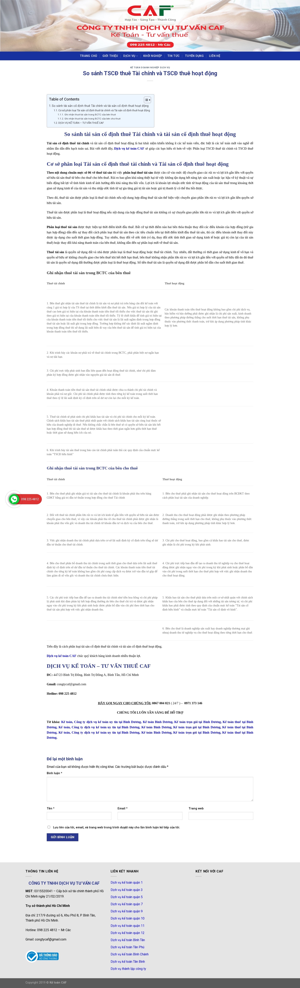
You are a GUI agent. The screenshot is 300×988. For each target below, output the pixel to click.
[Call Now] (14, 499)
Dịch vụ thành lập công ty (128, 969)
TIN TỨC (173, 56)
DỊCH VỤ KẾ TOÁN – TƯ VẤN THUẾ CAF (81, 122)
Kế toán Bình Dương (158, 722)
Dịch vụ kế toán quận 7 (127, 904)
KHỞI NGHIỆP (152, 56)
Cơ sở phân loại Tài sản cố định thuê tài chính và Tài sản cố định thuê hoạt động (104, 110)
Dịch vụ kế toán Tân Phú (127, 947)
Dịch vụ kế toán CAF (129, 148)
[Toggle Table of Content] (145, 99)
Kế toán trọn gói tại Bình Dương (197, 722)
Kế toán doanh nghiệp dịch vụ (150, 67)
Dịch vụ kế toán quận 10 (127, 918)
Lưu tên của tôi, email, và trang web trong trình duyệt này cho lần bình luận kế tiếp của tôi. (116, 827)
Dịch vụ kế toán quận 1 (127, 882)
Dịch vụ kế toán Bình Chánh (130, 954)
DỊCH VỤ (129, 56)
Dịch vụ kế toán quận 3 (127, 890)
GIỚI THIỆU (110, 56)
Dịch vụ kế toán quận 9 (127, 911)
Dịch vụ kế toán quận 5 (127, 897)
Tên (50, 808)
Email (123, 808)
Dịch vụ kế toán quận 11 (127, 926)
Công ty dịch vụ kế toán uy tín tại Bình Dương (107, 722)
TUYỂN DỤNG (194, 56)
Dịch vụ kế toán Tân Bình (128, 962)
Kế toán (66, 722)
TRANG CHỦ (88, 56)
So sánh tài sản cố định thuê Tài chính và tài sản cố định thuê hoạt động (100, 106)
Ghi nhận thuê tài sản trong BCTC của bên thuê (90, 114)
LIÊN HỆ (214, 56)
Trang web (196, 808)
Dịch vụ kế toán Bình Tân (128, 940)
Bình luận (54, 773)
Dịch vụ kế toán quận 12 (127, 933)
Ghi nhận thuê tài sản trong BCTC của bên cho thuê (92, 118)
